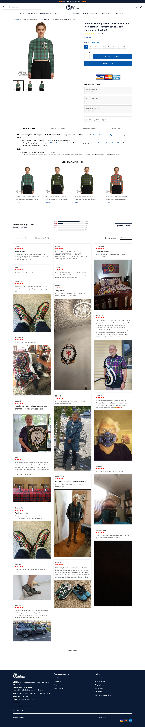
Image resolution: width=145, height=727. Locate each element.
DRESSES (76, 13)
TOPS (22, 13)
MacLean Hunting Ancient (58, 143)
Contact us (57, 681)
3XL (114, 46)
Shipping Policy (99, 685)
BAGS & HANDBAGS (90, 13)
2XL (108, 46)
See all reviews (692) (20, 227)
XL (103, 46)
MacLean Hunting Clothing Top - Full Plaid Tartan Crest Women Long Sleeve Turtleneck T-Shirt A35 (56, 198)
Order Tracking (58, 688)
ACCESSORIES (106, 13)
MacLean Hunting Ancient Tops (103, 135)
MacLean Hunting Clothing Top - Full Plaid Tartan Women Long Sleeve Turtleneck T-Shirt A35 (85, 198)
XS (88, 43)
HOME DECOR (44, 13)
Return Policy (99, 692)
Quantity (87, 52)
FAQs (55, 685)
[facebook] (14, 710)
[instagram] (18, 710)
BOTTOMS (31, 13)
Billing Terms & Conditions (103, 695)
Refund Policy (99, 688)
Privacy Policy (99, 678)
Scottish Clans (17, 703)
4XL (119, 46)
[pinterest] (23, 710)
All (18, 19)
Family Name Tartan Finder (21, 706)
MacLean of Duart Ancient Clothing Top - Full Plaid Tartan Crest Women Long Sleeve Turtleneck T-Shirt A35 (117, 198)
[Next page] (133, 187)
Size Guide (95, 43)
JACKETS (56, 13)
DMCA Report (103, 717)
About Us (57, 678)
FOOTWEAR (119, 13)
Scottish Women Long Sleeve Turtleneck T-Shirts (107, 143)
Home (14, 19)
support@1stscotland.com (25, 700)
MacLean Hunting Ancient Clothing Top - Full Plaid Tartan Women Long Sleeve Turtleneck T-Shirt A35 (28, 198)
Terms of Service (100, 681)
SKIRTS (66, 13)
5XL (124, 46)
